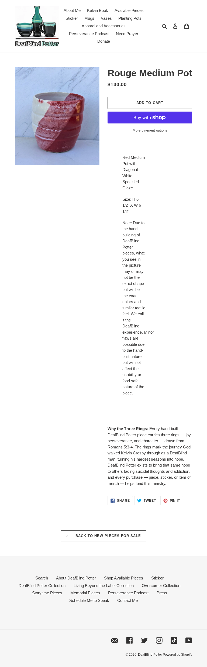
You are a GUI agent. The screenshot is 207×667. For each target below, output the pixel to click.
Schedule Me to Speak (89, 600)
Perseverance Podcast (128, 593)
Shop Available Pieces (123, 578)
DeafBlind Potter (150, 654)
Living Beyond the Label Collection (104, 585)
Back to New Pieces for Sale (107, 536)
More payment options (150, 130)
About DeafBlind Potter (76, 578)
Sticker (157, 578)
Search (41, 578)
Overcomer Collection (161, 585)
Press (162, 593)
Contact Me (127, 600)
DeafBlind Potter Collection (42, 585)
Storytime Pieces (47, 593)
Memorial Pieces (85, 593)
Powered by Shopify (177, 654)
